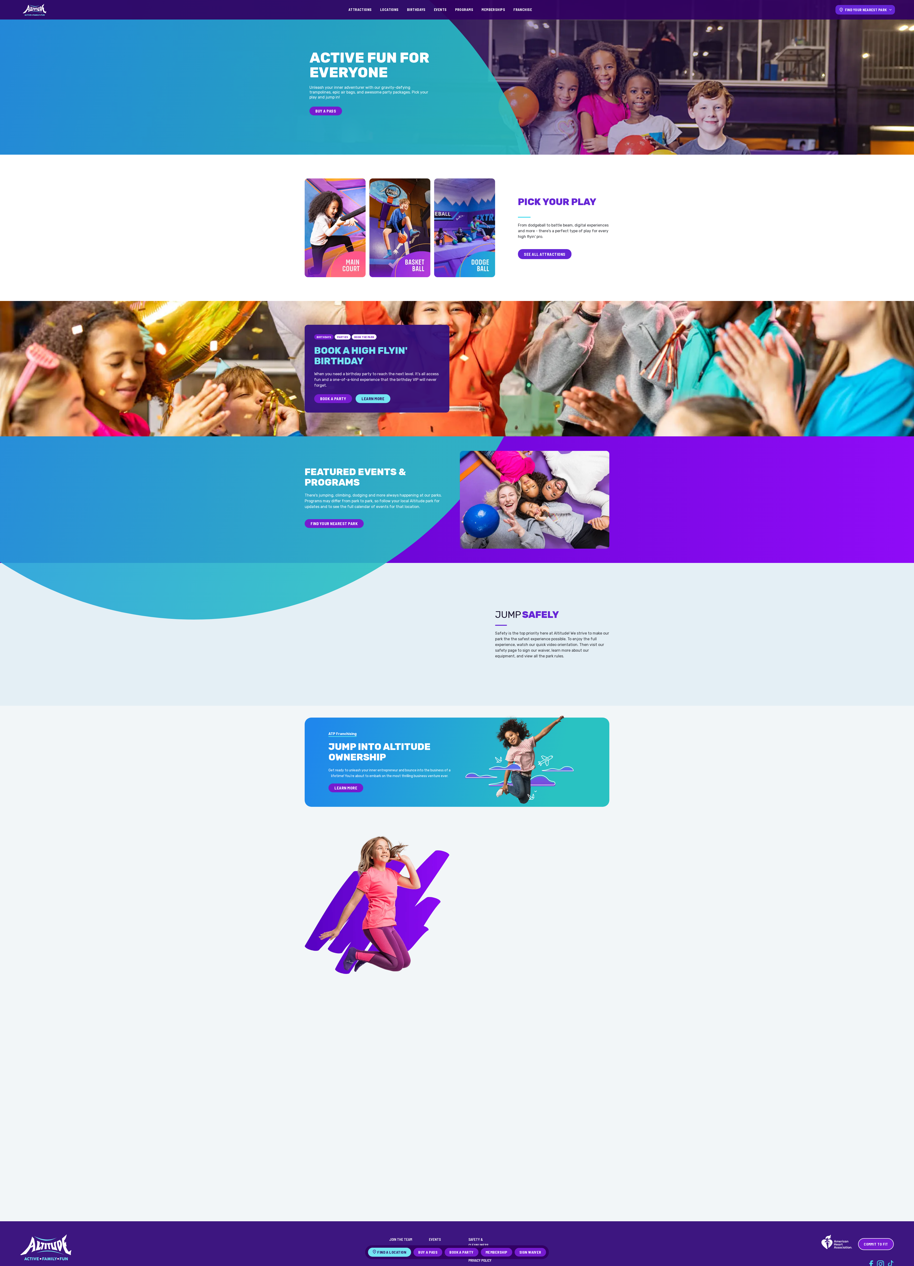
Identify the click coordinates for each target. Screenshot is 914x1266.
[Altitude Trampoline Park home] (34, 10)
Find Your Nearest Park (334, 523)
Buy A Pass (325, 110)
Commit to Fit (876, 1244)
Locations (389, 9)
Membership (496, 1252)
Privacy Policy (480, 1260)
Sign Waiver (530, 1252)
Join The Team (400, 1239)
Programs (464, 9)
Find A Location (391, 1252)
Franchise (522, 9)
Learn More (373, 398)
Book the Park (364, 337)
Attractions (360, 9)
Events (440, 9)
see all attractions (545, 254)
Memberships (493, 9)
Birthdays (416, 9)
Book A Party (333, 398)
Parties (342, 337)
